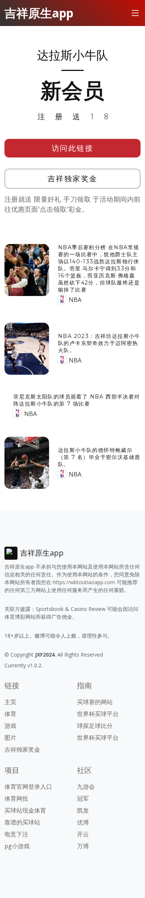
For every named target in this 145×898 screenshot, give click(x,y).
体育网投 (16, 798)
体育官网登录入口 (28, 787)
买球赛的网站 (95, 702)
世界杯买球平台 (98, 714)
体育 (10, 714)
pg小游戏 (17, 846)
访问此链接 (73, 148)
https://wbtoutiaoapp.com (84, 582)
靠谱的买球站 (22, 822)
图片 (10, 737)
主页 (10, 702)
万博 (83, 846)
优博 (83, 822)
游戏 (10, 726)
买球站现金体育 (25, 810)
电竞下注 (16, 834)
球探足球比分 (95, 726)
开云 (83, 834)
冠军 (83, 798)
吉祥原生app (38, 13)
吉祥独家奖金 (73, 178)
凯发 (83, 810)
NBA (75, 300)
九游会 (86, 787)
